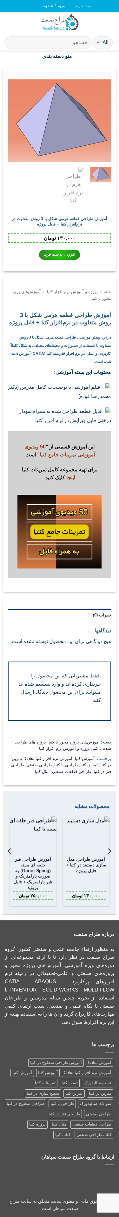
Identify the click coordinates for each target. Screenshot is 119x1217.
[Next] (13, 120)
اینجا (70, 477)
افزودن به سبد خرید (59, 254)
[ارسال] (12, 43)
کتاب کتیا (62, 1134)
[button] (80, 6)
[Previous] (101, 120)
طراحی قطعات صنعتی (71, 771)
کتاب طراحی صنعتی (93, 1134)
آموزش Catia (99, 1062)
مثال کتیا (42, 771)
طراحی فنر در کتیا (64, 1114)
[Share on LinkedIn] (52, 583)
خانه (107, 291)
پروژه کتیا (37, 1124)
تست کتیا (70, 1082)
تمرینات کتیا (45, 1082)
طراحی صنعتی (39, 765)
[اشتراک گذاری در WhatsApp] (67, 583)
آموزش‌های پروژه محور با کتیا (74, 742)
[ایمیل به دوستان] (59, 583)
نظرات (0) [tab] (102, 615)
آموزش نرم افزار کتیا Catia (48, 758)
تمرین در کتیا (100, 1093)
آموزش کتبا (48, 1072)
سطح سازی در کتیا (43, 1093)
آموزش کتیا (85, 758)
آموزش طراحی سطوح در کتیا (56, 1062)
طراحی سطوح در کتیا (25, 1103)
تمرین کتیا (89, 765)
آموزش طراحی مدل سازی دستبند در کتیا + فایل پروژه (86, 865)
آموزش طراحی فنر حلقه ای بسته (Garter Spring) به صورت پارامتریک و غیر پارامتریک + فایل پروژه (33, 873)
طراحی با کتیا (66, 765)
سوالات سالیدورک (95, 1103)
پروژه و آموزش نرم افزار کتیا (72, 291)
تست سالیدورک (97, 1082)
